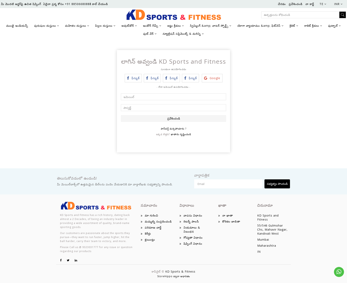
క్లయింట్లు (150, 239)
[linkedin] (76, 260)
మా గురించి (151, 215)
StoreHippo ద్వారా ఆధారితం (173, 276)
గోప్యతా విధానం (193, 237)
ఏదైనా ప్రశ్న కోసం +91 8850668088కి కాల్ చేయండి (75, 4)
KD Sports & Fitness (180, 271)
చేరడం (282, 4)
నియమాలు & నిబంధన (192, 229)
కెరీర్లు (148, 233)
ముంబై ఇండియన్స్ (17, 26)
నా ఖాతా (227, 215)
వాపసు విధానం (193, 215)
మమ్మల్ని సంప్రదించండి (158, 221)
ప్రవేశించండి (295, 4)
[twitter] (68, 260)
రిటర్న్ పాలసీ (191, 221)
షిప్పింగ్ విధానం (193, 243)
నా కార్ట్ (309, 4)
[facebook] (61, 260)
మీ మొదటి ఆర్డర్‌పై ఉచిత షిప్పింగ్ (21, 4)
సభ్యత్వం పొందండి (277, 184)
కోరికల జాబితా (231, 221)
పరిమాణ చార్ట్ (153, 227)
